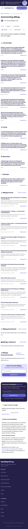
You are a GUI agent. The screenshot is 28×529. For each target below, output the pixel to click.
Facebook (16, 26)
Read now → (24, 3)
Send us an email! (14, 412)
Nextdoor (18, 29)
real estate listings (14, 449)
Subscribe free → (14, 395)
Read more (23, 55)
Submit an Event (4, 475)
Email (8, 26)
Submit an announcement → (20, 353)
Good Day (9, 8)
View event (23, 206)
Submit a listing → (22, 329)
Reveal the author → (6, 414)
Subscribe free (14, 374)
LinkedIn (5, 29)
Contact (2, 516)
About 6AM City (4, 505)
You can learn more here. (12, 441)
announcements (5, 449)
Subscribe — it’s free (22, 8)
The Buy (2, 490)
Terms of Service (17, 526)
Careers (2, 512)
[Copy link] (23, 29)
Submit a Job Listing (5, 479)
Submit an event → (22, 192)
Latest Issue (3, 472)
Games (2, 493)
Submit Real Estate (5, 483)
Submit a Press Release (6, 486)
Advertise (3, 501)
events (17, 447)
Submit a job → (23, 342)
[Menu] (2, 8)
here (2, 334)
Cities (2, 508)
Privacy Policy (10, 526)
